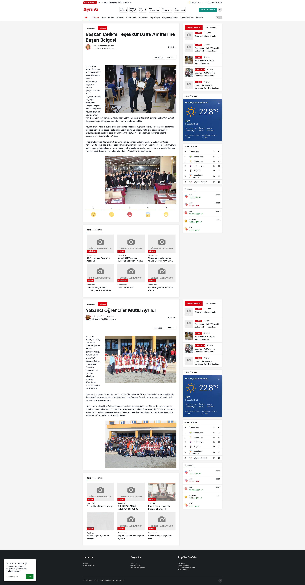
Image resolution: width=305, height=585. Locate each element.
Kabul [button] (30, 577)
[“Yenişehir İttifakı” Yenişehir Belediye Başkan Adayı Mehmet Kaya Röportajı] (202, 48)
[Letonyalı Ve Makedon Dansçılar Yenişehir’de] (202, 72)
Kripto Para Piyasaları (186, 567)
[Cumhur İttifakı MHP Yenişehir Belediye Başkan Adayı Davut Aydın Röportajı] (202, 85)
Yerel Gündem (108, 17)
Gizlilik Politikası (12, 576)
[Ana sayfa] (86, 17)
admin (95, 46)
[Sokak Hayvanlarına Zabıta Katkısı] (161, 278)
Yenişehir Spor (187, 17)
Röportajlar (155, 17)
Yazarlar (199, 17)
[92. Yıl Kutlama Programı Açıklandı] (100, 248)
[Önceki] (99, 2)
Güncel (96, 17)
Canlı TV (133, 563)
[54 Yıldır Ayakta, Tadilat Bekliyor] (100, 526)
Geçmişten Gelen (170, 17)
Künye (85, 563)
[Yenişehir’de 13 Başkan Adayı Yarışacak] (202, 60)
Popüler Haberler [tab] (194, 27)
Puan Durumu (183, 569)
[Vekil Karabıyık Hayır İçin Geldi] (161, 526)
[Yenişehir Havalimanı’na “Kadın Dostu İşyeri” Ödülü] (161, 248)
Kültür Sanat (131, 17)
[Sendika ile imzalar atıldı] (202, 36)
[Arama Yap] (220, 10)
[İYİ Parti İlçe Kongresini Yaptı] (100, 496)
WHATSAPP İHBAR (208, 10)
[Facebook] (220, 581)
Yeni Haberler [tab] (211, 27)
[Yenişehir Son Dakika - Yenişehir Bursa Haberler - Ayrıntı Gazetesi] (91, 9)
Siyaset (120, 17)
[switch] (219, 17)
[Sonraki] (102, 2)
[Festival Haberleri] (131, 278)
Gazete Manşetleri (137, 567)
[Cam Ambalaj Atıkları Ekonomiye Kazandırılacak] (100, 278)
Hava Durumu (183, 565)
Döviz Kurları (135, 565)
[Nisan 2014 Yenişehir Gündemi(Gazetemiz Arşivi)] (131, 248)
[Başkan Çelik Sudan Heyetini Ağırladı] (131, 526)
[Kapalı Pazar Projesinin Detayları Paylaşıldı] (161, 496)
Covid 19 (181, 563)
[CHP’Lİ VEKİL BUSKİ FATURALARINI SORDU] (131, 496)
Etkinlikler (143, 17)
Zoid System (119, 581)
